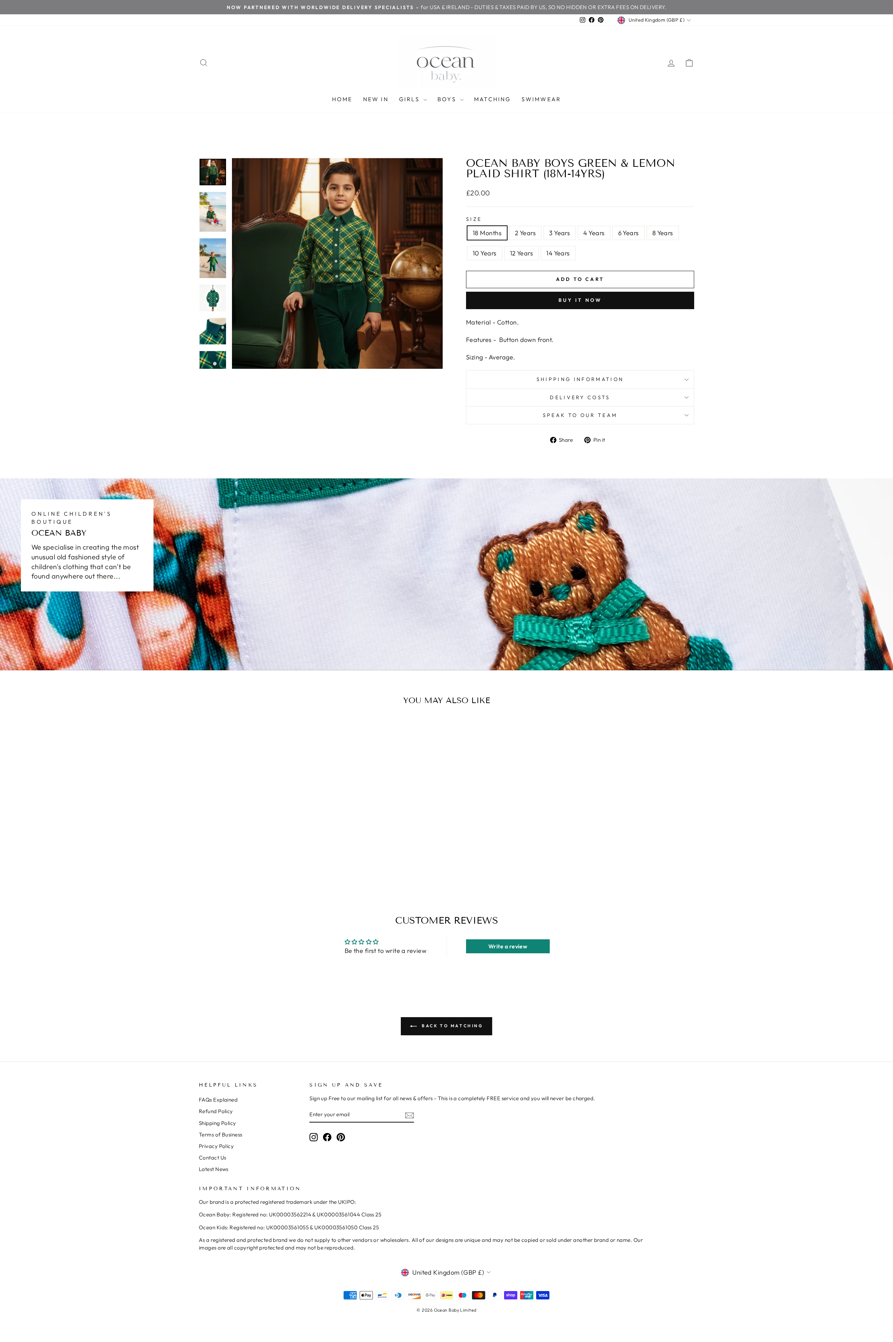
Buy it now (580, 300)
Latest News (213, 1169)
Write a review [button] (507, 946)
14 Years (558, 253)
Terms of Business (220, 1134)
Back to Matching (451, 1025)
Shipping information (580, 379)
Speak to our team (580, 415)
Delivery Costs (580, 397)
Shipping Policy (217, 1123)
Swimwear (541, 99)
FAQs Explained (218, 1099)
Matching (492, 99)
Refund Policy (216, 1111)
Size (474, 219)
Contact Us (212, 1157)
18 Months (487, 233)
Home (342, 99)
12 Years (521, 253)
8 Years (662, 233)
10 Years (485, 253)
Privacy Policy (216, 1146)
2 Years (525, 233)
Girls (410, 99)
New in (376, 99)
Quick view (258, 832)
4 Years (594, 233)
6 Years (628, 233)
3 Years (559, 233)
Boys (447, 99)
